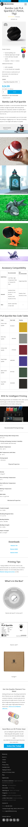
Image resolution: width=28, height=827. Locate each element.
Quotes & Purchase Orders (8, 772)
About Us (4, 757)
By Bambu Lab (14, 19)
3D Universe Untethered (7, 780)
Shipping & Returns (6, 769)
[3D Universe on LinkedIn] (17, 820)
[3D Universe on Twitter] (14, 820)
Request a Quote (6, 1)
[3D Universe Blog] (3, 820)
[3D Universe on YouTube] (10, 820)
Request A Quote (6, 97)
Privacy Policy (5, 764)
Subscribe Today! (14, 746)
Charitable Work (6, 767)
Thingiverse (4, 793)
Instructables (5, 788)
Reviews (4, 762)
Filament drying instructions (7, 572)
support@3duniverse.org (11, 811)
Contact (4, 759)
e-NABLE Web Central (7, 798)
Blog (3, 775)
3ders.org (4, 785)
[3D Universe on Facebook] (7, 820)
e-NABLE (4, 795)
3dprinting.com (5, 790)
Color (4, 79)
